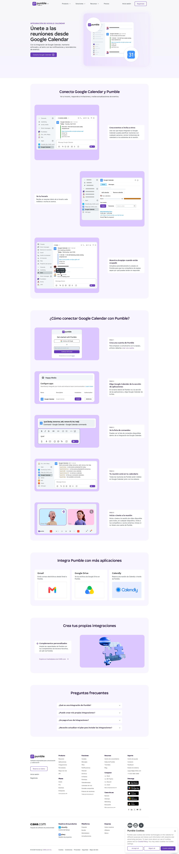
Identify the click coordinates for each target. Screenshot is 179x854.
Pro (60, 785)
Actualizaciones (86, 836)
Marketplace (85, 833)
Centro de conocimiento (112, 759)
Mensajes (84, 762)
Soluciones (79, 4)
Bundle (84, 830)
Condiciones (68, 850)
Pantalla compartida (88, 788)
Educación (108, 804)
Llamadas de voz (87, 785)
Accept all (135, 848)
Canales (84, 759)
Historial (84, 771)
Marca (106, 833)
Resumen (61, 759)
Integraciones (63, 765)
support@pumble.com (134, 771)
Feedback (131, 765)
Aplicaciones (62, 762)
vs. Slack (107, 776)
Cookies (61, 850)
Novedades (62, 768)
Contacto (130, 762)
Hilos (83, 765)
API (60, 773)
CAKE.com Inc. (47, 850)
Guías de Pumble (110, 762)
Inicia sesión (126, 4)
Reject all (152, 848)
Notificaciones (86, 768)
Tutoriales (107, 765)
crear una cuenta (128, 348)
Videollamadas (86, 782)
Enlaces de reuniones (88, 791)
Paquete (84, 827)
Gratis (60, 782)
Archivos (84, 773)
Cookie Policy (143, 841)
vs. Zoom (107, 785)
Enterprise (62, 791)
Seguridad (85, 850)
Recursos (93, 4)
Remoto (107, 796)
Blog (106, 768)
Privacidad (77, 850)
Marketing (108, 801)
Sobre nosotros (109, 827)
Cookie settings (168, 848)
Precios (106, 4)
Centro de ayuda (133, 759)
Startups (107, 799)
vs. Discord (108, 782)
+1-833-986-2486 (133, 773)
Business (61, 788)
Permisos (84, 779)
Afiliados (107, 830)
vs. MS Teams (109, 779)
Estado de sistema (133, 768)
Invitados (84, 776)
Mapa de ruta (63, 771)
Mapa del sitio (94, 850)
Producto (65, 4)
